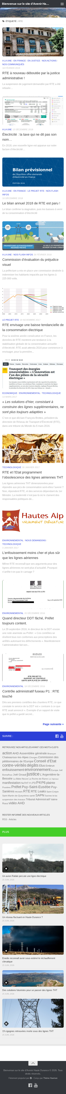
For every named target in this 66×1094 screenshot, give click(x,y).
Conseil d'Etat (45, 761)
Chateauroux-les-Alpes (15, 757)
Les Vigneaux (54, 779)
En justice (34, 60)
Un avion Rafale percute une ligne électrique (24, 876)
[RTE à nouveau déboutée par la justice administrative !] (33, 41)
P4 (38, 782)
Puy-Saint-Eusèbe (36, 787)
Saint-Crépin (53, 791)
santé (32, 795)
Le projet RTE (36, 191)
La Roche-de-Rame (38, 779)
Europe (54, 770)
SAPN (39, 795)
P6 (43, 783)
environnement (37, 769)
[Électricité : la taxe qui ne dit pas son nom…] (33, 110)
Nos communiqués (13, 64)
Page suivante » (53, 724)
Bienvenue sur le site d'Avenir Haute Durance (26, 3)
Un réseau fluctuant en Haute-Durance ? (22, 917)
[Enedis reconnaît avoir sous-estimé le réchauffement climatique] (33, 940)
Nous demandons (35, 540)
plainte (50, 782)
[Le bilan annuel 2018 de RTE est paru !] (33, 172)
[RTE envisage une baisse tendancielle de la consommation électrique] (33, 301)
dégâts (33, 765)
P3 (34, 782)
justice (33, 773)
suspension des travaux (13, 799)
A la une (7, 60)
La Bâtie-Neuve (20, 779)
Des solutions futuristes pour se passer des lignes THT (29, 990)
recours (19, 791)
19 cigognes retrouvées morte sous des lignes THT (28, 1031)
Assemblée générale (33, 753)
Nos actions (49, 60)
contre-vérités (14, 765)
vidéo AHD (17, 803)
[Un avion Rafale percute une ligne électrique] (33, 858)
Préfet (16, 787)
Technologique (51, 393)
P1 (30, 783)
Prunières (6, 787)
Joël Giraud (19, 774)
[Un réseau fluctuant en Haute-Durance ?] (33, 899)
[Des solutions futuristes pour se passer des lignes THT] (33, 978)
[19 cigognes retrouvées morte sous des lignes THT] (33, 1013)
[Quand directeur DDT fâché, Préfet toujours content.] (33, 594)
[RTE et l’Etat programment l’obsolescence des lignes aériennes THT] (33, 448)
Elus (42, 765)
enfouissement (13, 770)
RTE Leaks (38, 791)
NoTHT (25, 783)
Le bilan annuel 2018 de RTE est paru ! (31, 203)
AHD (16, 753)
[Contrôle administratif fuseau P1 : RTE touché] (33, 667)
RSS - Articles (9, 819)
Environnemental (29, 393)
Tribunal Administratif (38, 799)
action (7, 753)
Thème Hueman (50, 1078)
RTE (26, 791)
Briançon (51, 753)
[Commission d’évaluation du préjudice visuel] (33, 235)
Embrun (50, 765)
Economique (9, 393)
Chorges (33, 757)
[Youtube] (62, 736)
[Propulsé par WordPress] (31, 1078)
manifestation (11, 782)
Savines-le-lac (51, 796)
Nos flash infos (23, 254)
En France (20, 60)
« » (33, 407)
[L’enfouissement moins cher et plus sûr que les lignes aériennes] (33, 521)
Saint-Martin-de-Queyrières (15, 795)
